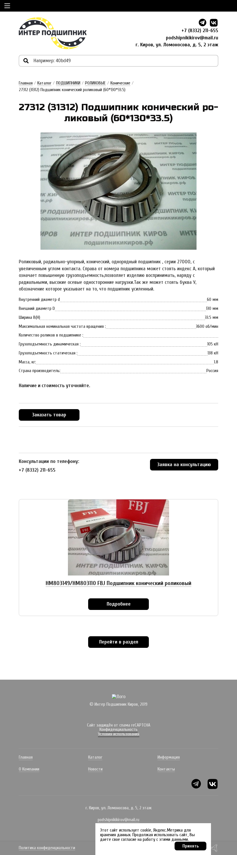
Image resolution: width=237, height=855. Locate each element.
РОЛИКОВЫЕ (95, 83)
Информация (169, 757)
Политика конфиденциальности (47, 848)
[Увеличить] (118, 191)
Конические (120, 83)
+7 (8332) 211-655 (200, 30)
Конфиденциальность (118, 729)
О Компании (29, 769)
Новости (95, 769)
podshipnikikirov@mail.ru (192, 38)
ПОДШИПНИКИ (68, 83)
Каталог (44, 83)
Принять (190, 846)
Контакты (166, 769)
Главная (26, 83)
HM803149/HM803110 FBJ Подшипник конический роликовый (118, 583)
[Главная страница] (53, 33)
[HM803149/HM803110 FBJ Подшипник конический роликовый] (118, 537)
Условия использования (118, 734)
